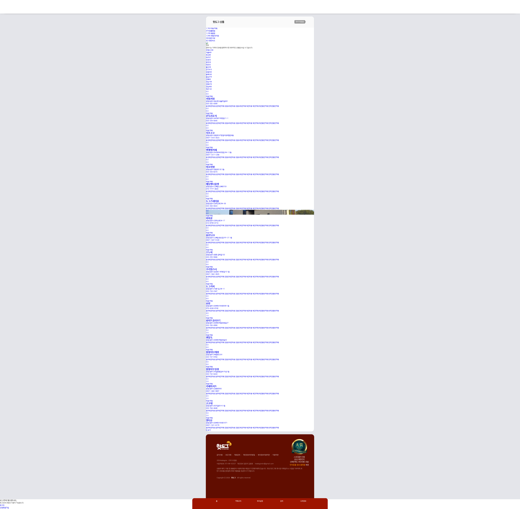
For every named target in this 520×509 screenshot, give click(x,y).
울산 (208, 67)
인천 (208, 60)
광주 (208, 62)
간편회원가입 (4, 508)
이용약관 (276, 455)
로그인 (2, 505)
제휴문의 (237, 455)
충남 (209, 77)
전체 (209, 50)
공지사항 (220, 455)
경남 (209, 87)
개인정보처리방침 (249, 455)
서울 (209, 53)
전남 (209, 82)
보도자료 (228, 455)
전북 (208, 79)
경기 (209, 70)
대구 (208, 57)
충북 (209, 75)
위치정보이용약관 (264, 455)
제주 (209, 89)
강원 (209, 72)
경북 (209, 84)
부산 (208, 55)
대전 (208, 65)
